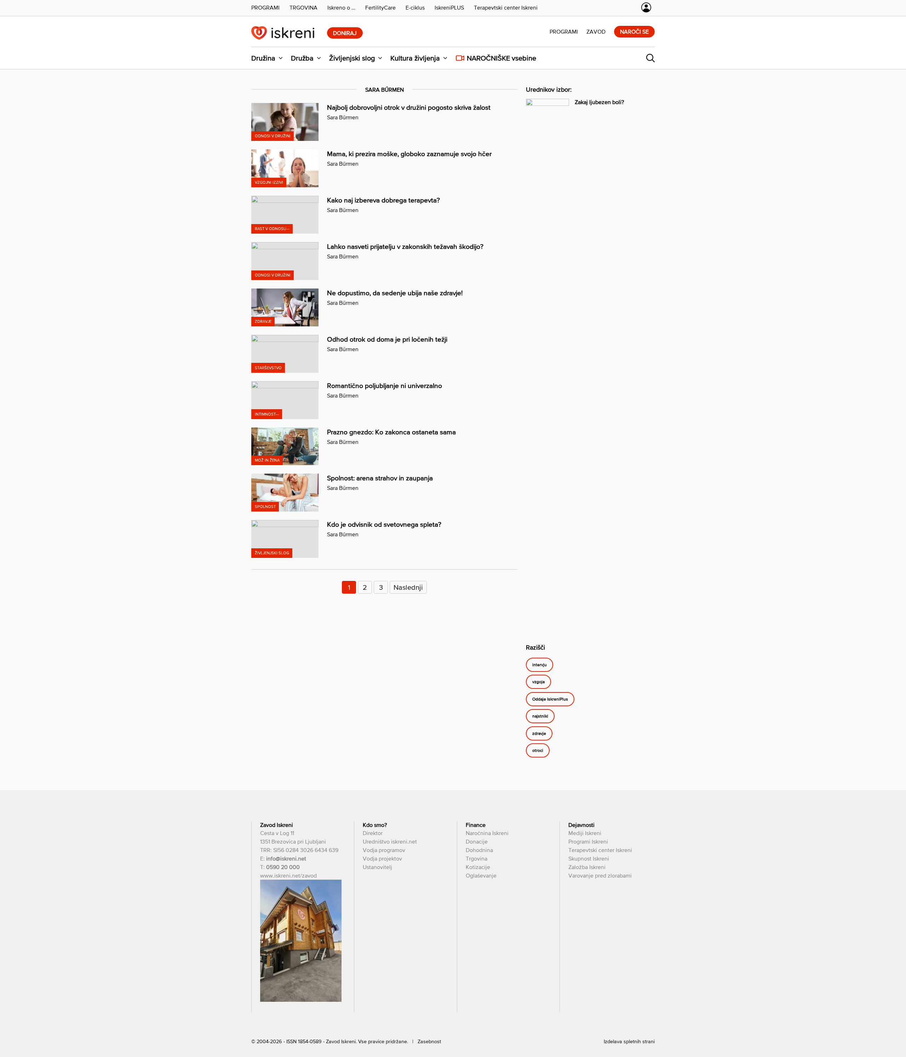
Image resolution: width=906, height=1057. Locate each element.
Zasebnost (429, 1041)
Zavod (596, 31)
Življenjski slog (352, 58)
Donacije (477, 841)
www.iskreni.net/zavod (288, 875)
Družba (302, 58)
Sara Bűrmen (343, 117)
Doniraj (345, 33)
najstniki (540, 716)
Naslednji (408, 587)
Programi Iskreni (588, 841)
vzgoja (538, 681)
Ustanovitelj (377, 867)
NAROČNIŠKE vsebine (501, 58)
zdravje (539, 733)
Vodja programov (384, 850)
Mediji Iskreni (584, 833)
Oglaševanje (481, 875)
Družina (263, 58)
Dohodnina (479, 850)
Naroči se (634, 31)
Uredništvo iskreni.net (390, 841)
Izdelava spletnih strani (629, 1041)
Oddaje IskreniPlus (550, 699)
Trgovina (476, 858)
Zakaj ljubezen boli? (599, 102)
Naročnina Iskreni (487, 833)
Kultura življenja (415, 58)
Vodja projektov (382, 858)
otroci (537, 750)
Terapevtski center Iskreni (600, 850)
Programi (564, 31)
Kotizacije (478, 867)
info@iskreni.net (286, 858)
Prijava (646, 7)
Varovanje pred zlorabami (600, 875)
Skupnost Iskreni (588, 858)
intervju (539, 664)
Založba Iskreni (587, 867)
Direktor (373, 833)
